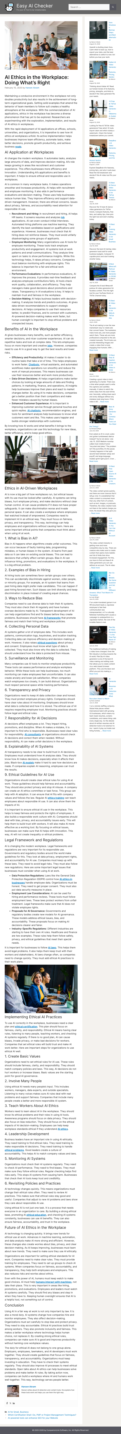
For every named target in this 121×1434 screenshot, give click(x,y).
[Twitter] (10, 1403)
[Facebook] (7, 1403)
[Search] (113, 7)
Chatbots (34, 364)
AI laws (52, 947)
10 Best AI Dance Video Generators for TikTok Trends (112, 190)
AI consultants (33, 734)
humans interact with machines (53, 1282)
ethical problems (14, 1150)
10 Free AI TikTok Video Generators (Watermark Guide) (112, 108)
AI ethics (63, 1129)
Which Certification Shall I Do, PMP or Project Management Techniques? (42, 1415)
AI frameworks (52, 617)
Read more (93, 350)
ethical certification (26, 1026)
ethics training (56, 797)
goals (18, 146)
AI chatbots (34, 410)
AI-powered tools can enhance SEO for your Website (33, 1418)
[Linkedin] (14, 1403)
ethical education (36, 1214)
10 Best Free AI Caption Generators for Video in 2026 (112, 362)
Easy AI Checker (35, 6)
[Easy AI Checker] (9, 6)
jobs (50, 345)
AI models (28, 762)
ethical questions (47, 642)
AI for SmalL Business (18, 1412)
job (63, 217)
